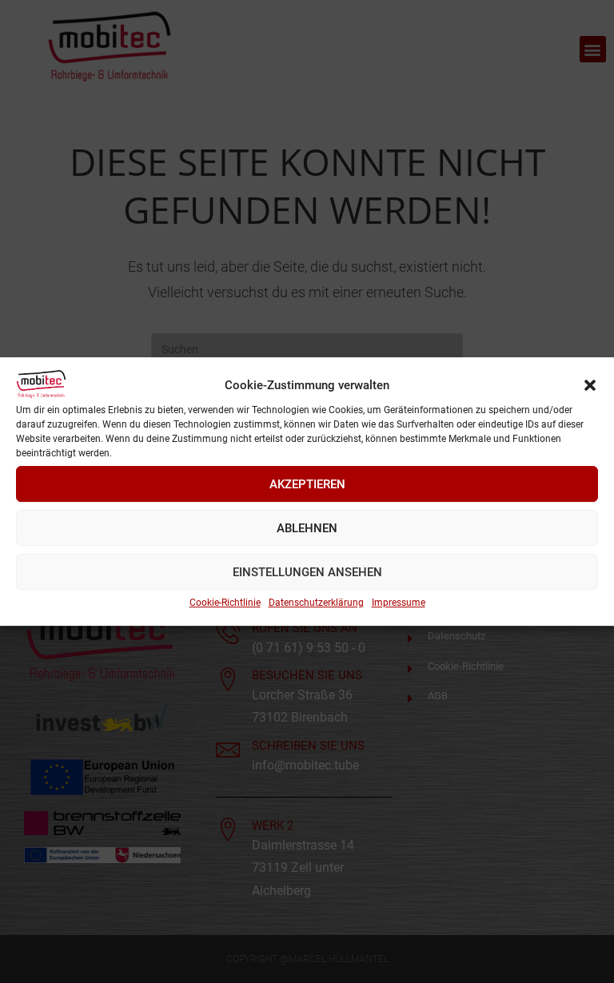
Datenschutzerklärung (316, 602)
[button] (590, 385)
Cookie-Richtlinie (225, 602)
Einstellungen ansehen (307, 572)
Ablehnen (307, 528)
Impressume (398, 602)
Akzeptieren (307, 484)
